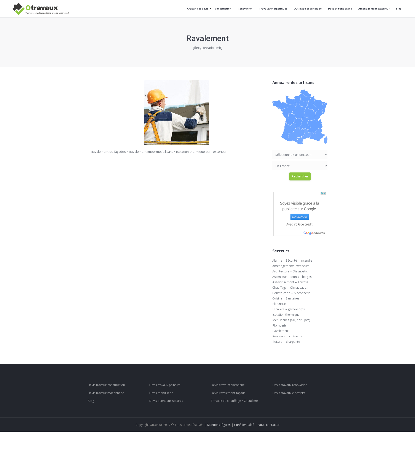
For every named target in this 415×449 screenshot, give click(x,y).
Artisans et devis (197, 8)
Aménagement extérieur (373, 8)
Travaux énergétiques (273, 8)
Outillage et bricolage (308, 8)
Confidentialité (244, 425)
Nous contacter (268, 425)
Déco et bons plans (340, 8)
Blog (398, 8)
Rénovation (245, 8)
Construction (223, 8)
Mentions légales (219, 425)
